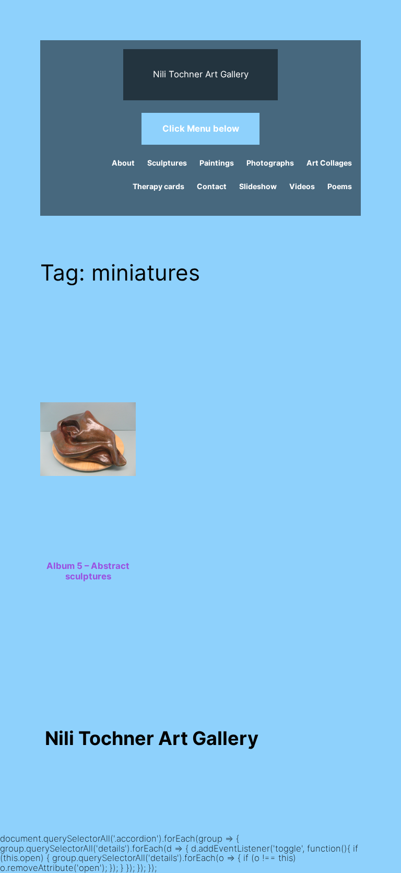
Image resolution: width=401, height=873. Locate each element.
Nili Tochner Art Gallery (201, 74)
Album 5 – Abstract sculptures (87, 571)
